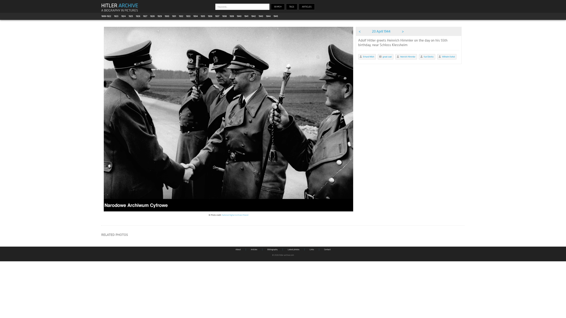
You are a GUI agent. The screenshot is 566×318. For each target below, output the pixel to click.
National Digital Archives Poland (235, 215)
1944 (268, 16)
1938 (224, 16)
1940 (239, 16)
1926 (138, 16)
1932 (181, 16)
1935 (203, 16)
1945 (276, 16)
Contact (327, 249)
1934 (195, 16)
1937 (217, 16)
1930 (167, 16)
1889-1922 (106, 16)
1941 (246, 16)
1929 (160, 16)
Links (312, 249)
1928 (152, 16)
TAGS (291, 6)
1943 (261, 16)
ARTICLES (307, 6)
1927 (145, 16)
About (238, 249)
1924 (123, 16)
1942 (253, 16)
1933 (188, 16)
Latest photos (293, 249)
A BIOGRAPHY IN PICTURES (119, 11)
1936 (210, 16)
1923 (116, 16)
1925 (131, 16)
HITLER (119, 5)
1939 (232, 16)
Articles (254, 249)
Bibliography (272, 249)
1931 (174, 16)
